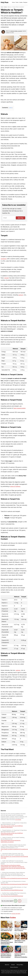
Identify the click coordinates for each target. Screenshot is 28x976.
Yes (16, 901)
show (10, 107)
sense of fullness (15, 486)
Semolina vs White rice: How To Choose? (21, 929)
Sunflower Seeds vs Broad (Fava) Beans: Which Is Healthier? (6, 955)
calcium (21, 295)
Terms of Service (14, 967)
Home (13, 2)
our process (18, 819)
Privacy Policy (20, 964)
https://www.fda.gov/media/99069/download (12, 890)
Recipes (25, 2)
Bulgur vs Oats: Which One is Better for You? (6, 929)
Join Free (20, 218)
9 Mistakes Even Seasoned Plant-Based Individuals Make (7, 942)
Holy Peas (4, 2)
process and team (15, 913)
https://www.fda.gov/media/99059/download (12, 896)
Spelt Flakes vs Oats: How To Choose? (20, 941)
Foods (17, 2)
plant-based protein (20, 408)
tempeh (6, 278)
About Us (7, 964)
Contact (13, 964)
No (19, 901)
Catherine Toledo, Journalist (16, 31)
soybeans (4, 258)
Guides (21, 2)
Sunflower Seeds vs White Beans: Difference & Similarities (21, 955)
